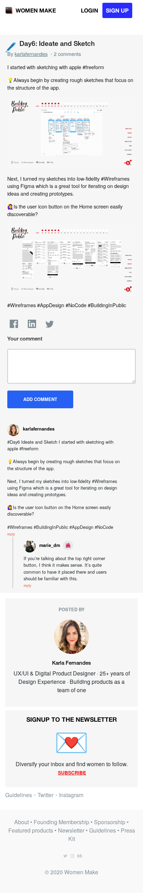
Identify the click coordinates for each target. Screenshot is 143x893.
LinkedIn (32, 324)
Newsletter (71, 830)
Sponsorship (109, 822)
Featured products (30, 830)
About (21, 822)
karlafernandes (31, 53)
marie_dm (49, 545)
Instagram (71, 795)
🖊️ (10, 46)
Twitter (49, 324)
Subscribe (72, 772)
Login (89, 10)
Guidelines (18, 795)
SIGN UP (117, 10)
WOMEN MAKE (36, 10)
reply (11, 533)
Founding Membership (61, 822)
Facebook (14, 324)
